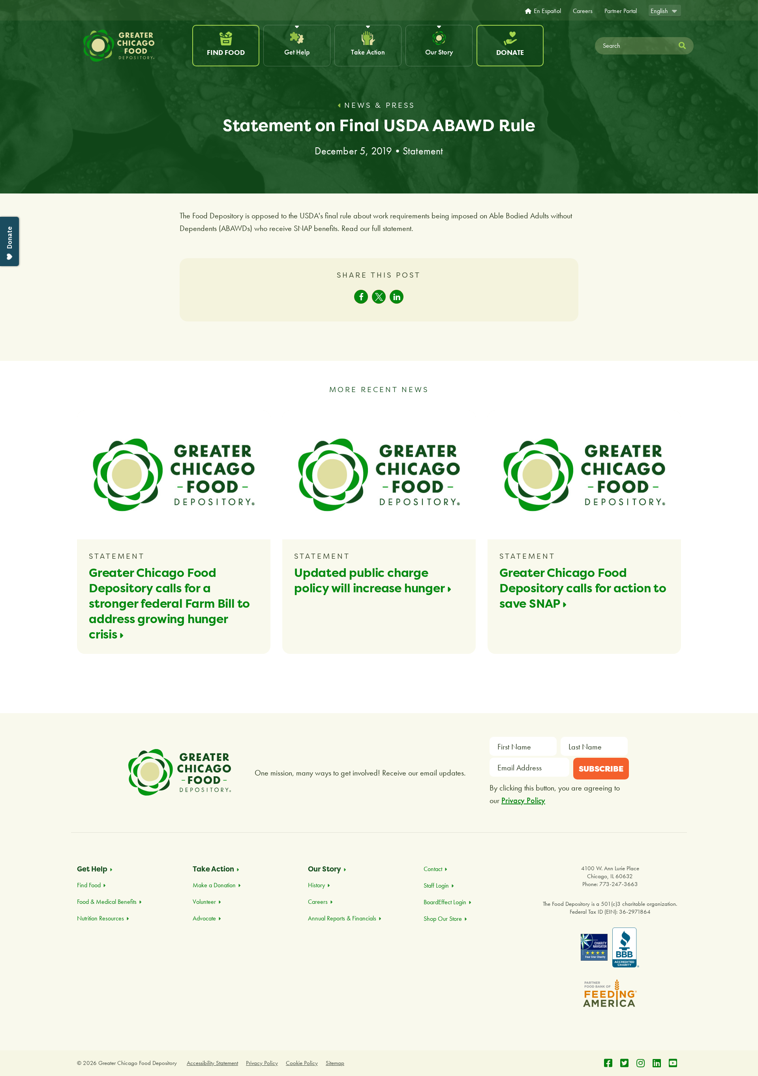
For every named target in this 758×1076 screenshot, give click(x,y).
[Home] (133, 46)
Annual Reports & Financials (342, 918)
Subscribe (601, 768)
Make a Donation (214, 885)
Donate (510, 52)
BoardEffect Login (445, 902)
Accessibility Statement (212, 1063)
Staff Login (436, 885)
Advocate (204, 918)
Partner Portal (620, 11)
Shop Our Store (443, 919)
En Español (547, 11)
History (316, 885)
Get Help (297, 51)
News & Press (379, 105)
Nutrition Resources (100, 918)
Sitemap (335, 1063)
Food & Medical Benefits (107, 902)
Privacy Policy (523, 800)
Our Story (439, 51)
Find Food (226, 52)
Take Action (368, 51)
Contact (433, 869)
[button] (361, 297)
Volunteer (204, 902)
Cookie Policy (302, 1063)
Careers (583, 11)
